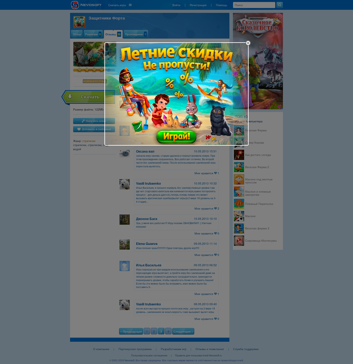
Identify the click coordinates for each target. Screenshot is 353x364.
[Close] (248, 43)
